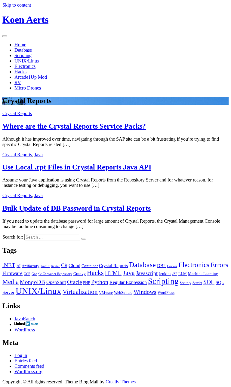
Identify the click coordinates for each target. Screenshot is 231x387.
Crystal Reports (17, 113)
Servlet (197, 283)
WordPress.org (28, 371)
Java (38, 154)
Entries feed (25, 360)
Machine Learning (203, 273)
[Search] (83, 238)
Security (185, 283)
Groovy (79, 273)
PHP (86, 282)
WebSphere (123, 292)
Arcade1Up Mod (30, 77)
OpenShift (56, 282)
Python (99, 282)
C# (64, 265)
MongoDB (32, 282)
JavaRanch (24, 318)
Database (23, 50)
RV (17, 82)
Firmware (12, 273)
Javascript (147, 273)
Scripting (23, 55)
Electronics (24, 66)
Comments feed (29, 366)
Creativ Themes (121, 381)
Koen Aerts (25, 19)
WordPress (166, 292)
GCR (27, 274)
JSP (174, 274)
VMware (106, 292)
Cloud (74, 265)
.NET (8, 265)
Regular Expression (128, 282)
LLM (182, 273)
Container (90, 266)
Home (20, 44)
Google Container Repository (52, 274)
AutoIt (45, 266)
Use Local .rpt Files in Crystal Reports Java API (76, 167)
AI (18, 266)
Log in (20, 355)
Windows (145, 291)
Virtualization (80, 291)
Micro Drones (27, 87)
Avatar (55, 266)
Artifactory (30, 266)
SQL (208, 282)
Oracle (74, 282)
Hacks (20, 71)
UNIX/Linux (26, 60)
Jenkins (165, 273)
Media (10, 281)
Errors (219, 265)
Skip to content (16, 5)
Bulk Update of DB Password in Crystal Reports (76, 208)
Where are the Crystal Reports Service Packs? (74, 126)
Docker (172, 266)
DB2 (161, 265)
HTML (113, 273)
